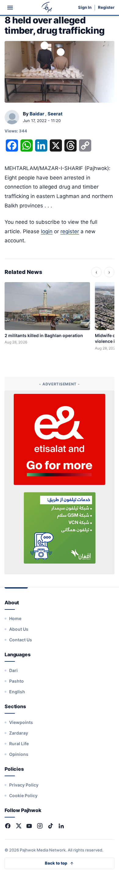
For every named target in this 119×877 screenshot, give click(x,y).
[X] (18, 826)
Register (106, 7)
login (46, 231)
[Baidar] (12, 117)
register (69, 231)
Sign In (85, 7)
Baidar (37, 114)
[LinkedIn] (61, 826)
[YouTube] (29, 826)
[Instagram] (40, 826)
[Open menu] (10, 7)
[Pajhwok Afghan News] (47, 7)
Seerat (55, 114)
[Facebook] (8, 826)
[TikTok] (50, 826)
